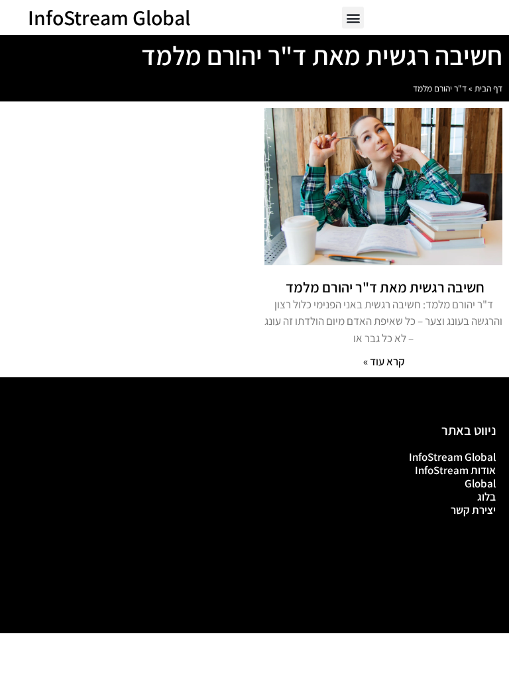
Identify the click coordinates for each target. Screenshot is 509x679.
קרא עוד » (383, 361)
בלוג (486, 496)
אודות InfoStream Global (455, 476)
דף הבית (488, 88)
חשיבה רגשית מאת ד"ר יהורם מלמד (383, 287)
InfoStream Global (109, 17)
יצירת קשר (473, 510)
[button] (353, 18)
